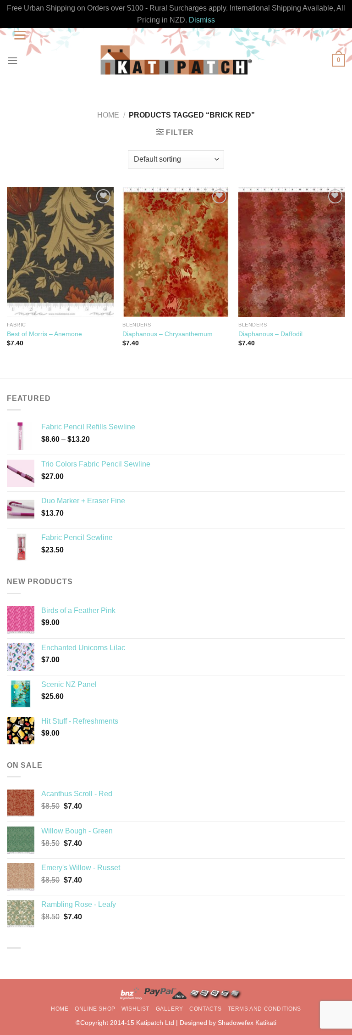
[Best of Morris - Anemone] (60, 252)
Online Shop (95, 1009)
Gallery (169, 1009)
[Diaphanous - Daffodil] (291, 252)
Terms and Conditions (264, 1009)
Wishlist (135, 1009)
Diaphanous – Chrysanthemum (167, 334)
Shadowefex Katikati (247, 1022)
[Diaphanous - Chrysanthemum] (175, 252)
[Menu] (12, 60)
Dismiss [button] (202, 20)
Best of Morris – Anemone (44, 334)
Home (108, 115)
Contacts (205, 1009)
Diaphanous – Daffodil (270, 334)
